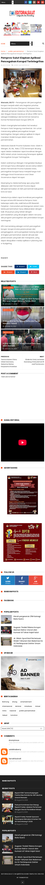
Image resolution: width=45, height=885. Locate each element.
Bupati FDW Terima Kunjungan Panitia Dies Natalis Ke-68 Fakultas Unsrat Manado (28, 795)
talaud (4, 715)
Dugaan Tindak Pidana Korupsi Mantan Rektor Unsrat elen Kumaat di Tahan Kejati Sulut (27, 630)
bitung (14, 702)
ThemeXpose (23, 877)
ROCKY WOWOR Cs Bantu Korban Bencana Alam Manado (21, 344)
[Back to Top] (22, 882)
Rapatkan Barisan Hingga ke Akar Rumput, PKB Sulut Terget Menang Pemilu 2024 (21, 300)
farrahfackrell (15, 759)
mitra (4, 711)
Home (3, 44)
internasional (7, 706)
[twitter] (30, 2)
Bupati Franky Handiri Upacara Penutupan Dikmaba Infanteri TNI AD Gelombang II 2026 (28, 819)
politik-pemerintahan (16, 51)
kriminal (18, 706)
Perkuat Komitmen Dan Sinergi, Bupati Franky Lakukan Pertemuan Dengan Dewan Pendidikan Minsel (28, 807)
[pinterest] (38, 2)
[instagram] (34, 2)
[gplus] (42, 2)
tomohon (14, 715)
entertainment (26, 702)
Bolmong (5, 702)
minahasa (28, 706)
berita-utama (8, 288)
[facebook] (25, 2)
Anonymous (14, 740)
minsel (37, 706)
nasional (13, 711)
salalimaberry (15, 750)
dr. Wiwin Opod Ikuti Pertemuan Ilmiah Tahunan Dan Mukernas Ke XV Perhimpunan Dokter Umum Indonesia (28, 642)
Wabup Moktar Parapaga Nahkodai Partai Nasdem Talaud (21, 322)
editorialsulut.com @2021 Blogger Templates (19, 874)
